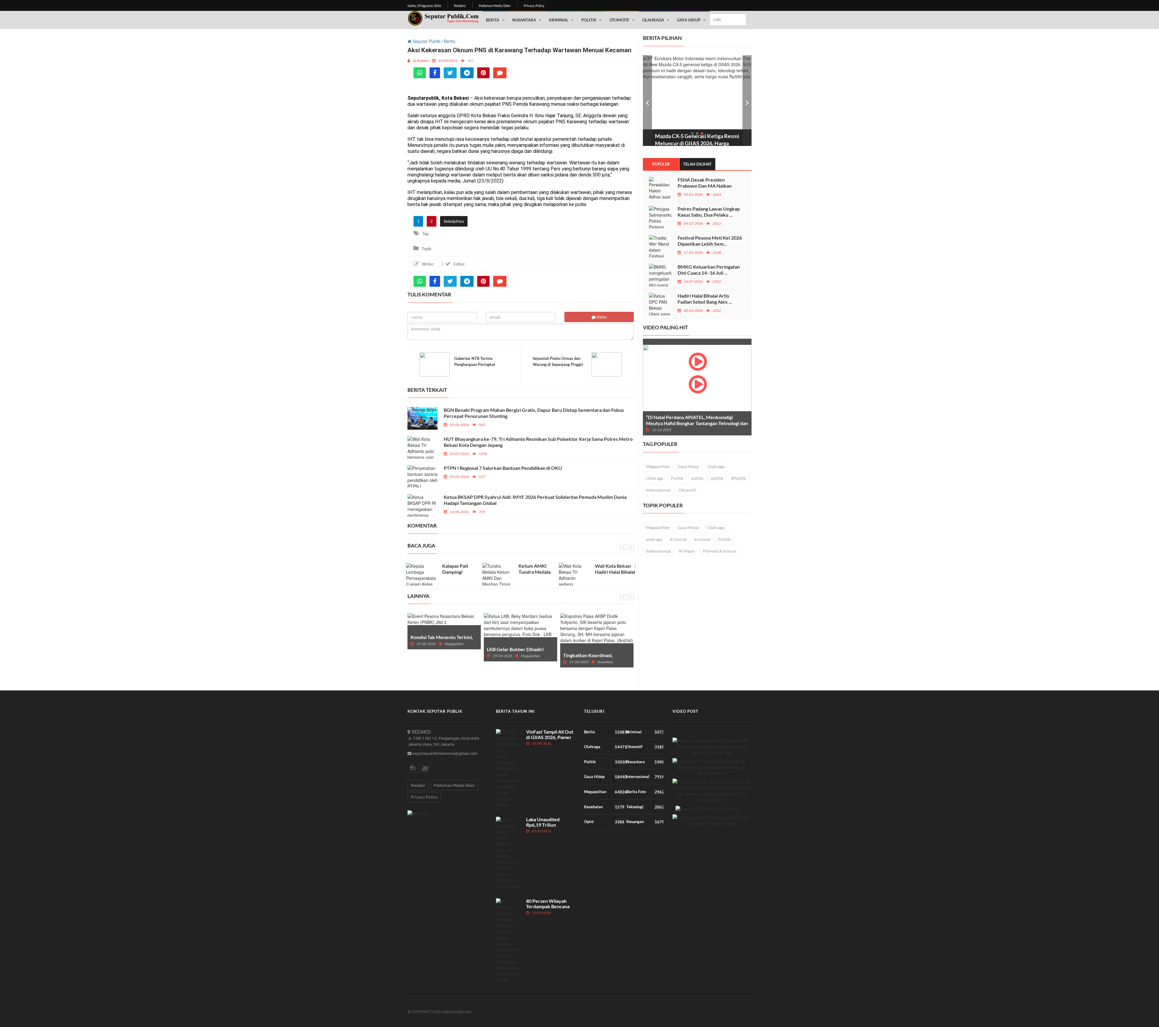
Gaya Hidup (689, 20)
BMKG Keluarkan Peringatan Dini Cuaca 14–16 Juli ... (709, 270)
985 (470, 60)
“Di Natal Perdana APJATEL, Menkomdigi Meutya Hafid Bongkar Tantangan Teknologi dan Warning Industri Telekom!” (697, 423)
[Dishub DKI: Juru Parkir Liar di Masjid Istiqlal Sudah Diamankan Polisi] (712, 820)
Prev (647, 100)
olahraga (654, 539)
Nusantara (524, 20)
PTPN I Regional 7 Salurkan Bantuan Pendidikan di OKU (503, 468)
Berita (492, 20)
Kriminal (558, 20)
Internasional (658, 490)
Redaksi (460, 6)
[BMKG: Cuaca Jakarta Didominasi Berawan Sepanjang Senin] (711, 767)
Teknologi (644, 806)
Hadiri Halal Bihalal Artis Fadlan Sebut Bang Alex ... (705, 299)
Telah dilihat (697, 164)
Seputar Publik (425, 41)
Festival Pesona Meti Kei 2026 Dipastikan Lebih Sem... (710, 241)
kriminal (702, 539)
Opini (604, 821)
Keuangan (644, 821)
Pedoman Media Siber (495, 6)
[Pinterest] (483, 72)
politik (697, 478)
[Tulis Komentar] (499, 72)
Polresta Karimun (719, 551)
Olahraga (653, 20)
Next (747, 100)
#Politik (738, 478)
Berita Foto (644, 791)
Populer (661, 164)
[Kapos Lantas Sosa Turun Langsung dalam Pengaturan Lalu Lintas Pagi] (712, 747)
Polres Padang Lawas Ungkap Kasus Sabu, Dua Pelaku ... (709, 212)
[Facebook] (434, 72)
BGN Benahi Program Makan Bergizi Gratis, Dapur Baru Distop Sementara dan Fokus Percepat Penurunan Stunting (534, 413)
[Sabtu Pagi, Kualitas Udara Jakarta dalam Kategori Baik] (707, 808)
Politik (588, 20)
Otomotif (619, 20)
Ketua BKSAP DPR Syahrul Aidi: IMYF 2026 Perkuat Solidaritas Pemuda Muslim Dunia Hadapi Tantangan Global (535, 500)
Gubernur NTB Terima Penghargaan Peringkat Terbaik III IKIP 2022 (474, 364)
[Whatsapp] (419, 72)
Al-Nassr (686, 551)
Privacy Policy (534, 6)
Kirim (601, 317)
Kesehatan (604, 806)
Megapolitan (657, 466)
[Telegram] (467, 72)
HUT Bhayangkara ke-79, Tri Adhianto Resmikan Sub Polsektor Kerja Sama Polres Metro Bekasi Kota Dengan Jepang (538, 442)
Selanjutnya (454, 221)
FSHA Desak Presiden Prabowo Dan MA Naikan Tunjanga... (705, 186)
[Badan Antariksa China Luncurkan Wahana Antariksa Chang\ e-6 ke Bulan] (711, 791)
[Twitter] (450, 72)
